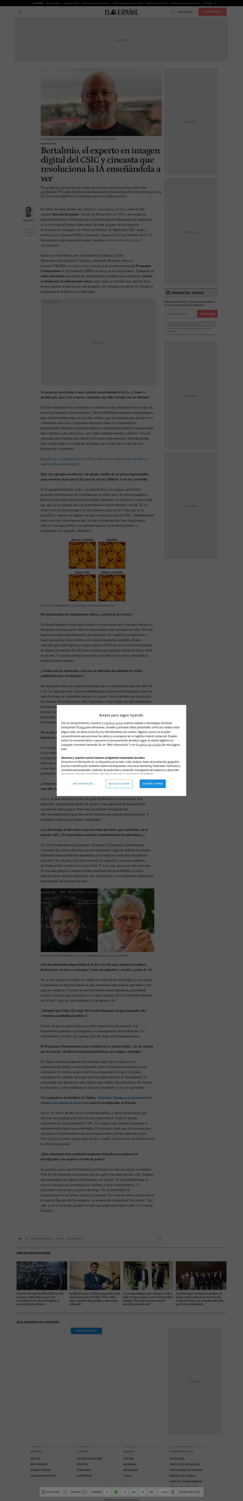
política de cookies (150, 744)
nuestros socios (113, 723)
